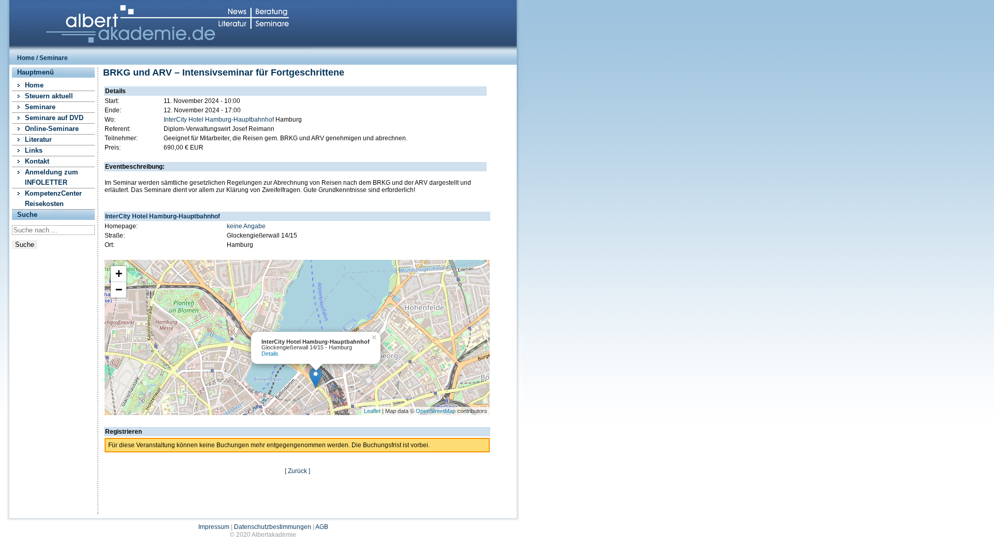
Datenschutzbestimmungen (272, 527)
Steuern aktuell (49, 96)
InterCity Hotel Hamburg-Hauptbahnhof (219, 119)
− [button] (118, 289)
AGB (321, 527)
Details (270, 353)
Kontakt (37, 161)
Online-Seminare (52, 129)
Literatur (38, 139)
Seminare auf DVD (54, 118)
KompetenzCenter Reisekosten (53, 198)
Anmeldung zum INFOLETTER (51, 177)
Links (33, 150)
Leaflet (372, 411)
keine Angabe (246, 226)
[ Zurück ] (297, 471)
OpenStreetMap (436, 411)
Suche (24, 244)
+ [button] (118, 273)
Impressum (213, 527)
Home (26, 58)
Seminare (40, 107)
